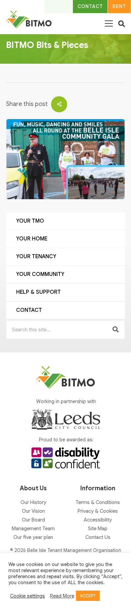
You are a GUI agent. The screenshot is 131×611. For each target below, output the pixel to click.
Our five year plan (33, 537)
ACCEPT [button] (88, 596)
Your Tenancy (36, 256)
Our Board (33, 520)
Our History (33, 502)
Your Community (40, 274)
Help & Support (38, 292)
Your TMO (30, 221)
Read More (62, 596)
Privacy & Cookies (98, 511)
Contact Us (98, 537)
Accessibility (98, 520)
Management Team (33, 528)
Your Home (31, 238)
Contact (29, 310)
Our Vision (33, 511)
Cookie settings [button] (27, 596)
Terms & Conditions (98, 502)
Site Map (97, 528)
